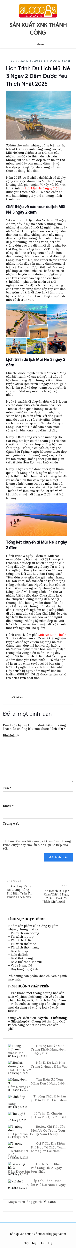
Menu (40, 44)
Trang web (11, 823)
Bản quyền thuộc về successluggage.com (38, 1234)
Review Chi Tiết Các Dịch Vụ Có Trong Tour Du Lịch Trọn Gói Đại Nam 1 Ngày (36, 1130)
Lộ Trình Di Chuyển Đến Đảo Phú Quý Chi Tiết (47, 1115)
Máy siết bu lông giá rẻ (25, 1202)
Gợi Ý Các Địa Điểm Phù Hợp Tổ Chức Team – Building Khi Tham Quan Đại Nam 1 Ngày (36, 1148)
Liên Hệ (46, 1243)
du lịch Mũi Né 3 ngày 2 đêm (41, 188)
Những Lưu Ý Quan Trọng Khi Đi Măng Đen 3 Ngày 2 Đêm (48, 1049)
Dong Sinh (60, 60)
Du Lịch (17, 696)
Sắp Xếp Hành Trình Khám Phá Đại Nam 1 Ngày (46, 1183)
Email (8, 806)
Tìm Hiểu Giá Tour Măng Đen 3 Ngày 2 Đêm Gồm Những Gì (37, 1083)
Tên (7, 788)
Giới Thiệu (31, 1243)
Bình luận (11, 735)
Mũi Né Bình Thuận (52, 635)
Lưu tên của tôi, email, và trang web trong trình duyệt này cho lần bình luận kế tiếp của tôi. (37, 844)
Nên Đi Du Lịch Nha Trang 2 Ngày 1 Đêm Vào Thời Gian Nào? (38, 1066)
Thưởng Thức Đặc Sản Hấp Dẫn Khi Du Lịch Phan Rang (37, 1100)
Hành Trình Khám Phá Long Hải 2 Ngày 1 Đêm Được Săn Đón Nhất (36, 1167)
